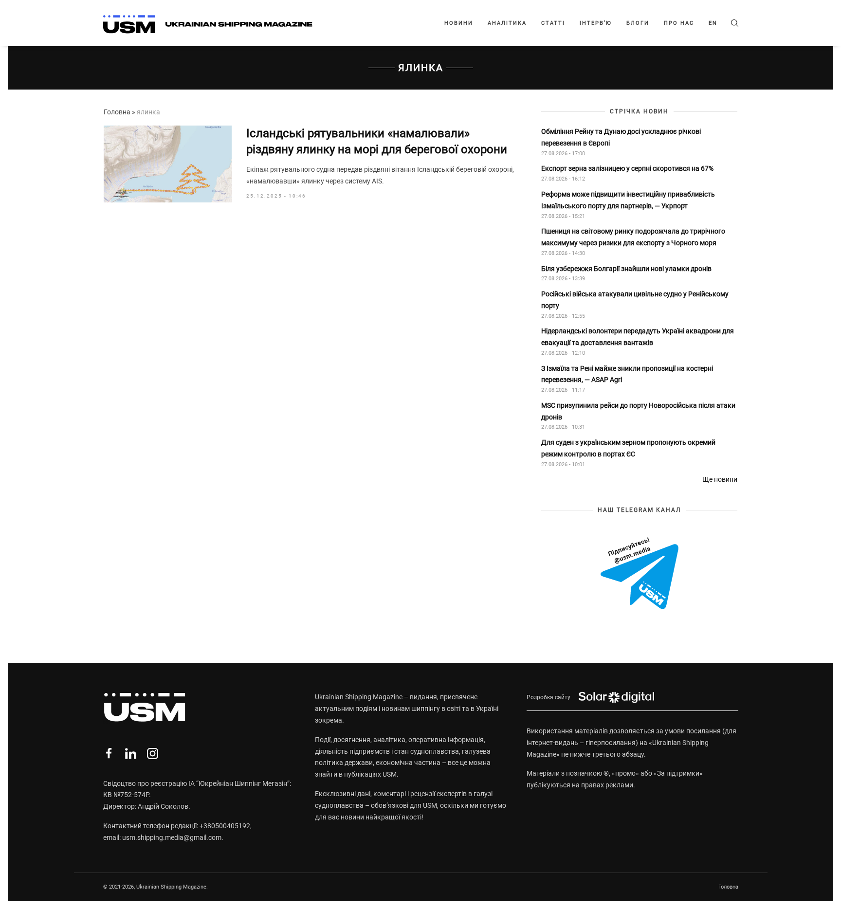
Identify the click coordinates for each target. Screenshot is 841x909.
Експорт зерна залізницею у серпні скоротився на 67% (627, 168)
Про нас (679, 23)
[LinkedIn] (130, 753)
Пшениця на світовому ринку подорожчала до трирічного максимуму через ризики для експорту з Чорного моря (633, 237)
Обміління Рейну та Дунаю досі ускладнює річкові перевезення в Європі (621, 137)
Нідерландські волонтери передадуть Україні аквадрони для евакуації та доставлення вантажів (637, 336)
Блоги (637, 23)
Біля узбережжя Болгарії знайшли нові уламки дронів (626, 269)
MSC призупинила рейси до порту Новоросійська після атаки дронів (638, 411)
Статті (553, 23)
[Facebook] (108, 753)
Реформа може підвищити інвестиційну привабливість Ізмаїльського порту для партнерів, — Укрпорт (628, 200)
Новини (458, 23)
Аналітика (507, 23)
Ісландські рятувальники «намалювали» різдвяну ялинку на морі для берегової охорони (376, 142)
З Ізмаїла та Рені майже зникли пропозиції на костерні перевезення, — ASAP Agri (627, 374)
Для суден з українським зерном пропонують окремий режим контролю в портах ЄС (628, 448)
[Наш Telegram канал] (639, 574)
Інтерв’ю (596, 23)
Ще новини (719, 479)
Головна (117, 112)
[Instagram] (152, 753)
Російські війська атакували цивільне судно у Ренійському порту (635, 299)
